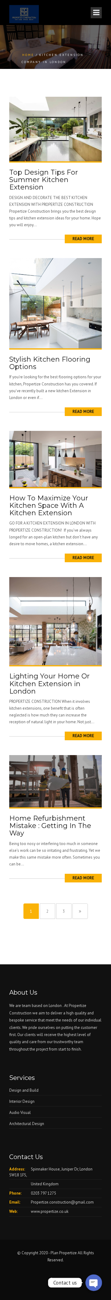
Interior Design (22, 1101)
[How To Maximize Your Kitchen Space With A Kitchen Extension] (55, 458)
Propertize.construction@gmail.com (62, 1202)
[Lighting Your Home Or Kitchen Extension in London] (55, 620)
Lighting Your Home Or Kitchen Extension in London (49, 683)
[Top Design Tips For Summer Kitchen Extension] (55, 128)
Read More (83, 238)
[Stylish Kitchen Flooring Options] (55, 302)
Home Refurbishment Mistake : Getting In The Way (50, 825)
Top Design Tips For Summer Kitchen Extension (43, 179)
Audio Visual (20, 1112)
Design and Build (24, 1090)
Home (28, 55)
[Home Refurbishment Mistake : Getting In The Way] (55, 781)
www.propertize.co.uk (49, 1211)
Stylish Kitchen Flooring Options (49, 363)
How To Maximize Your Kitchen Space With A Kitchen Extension (48, 505)
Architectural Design (26, 1123)
